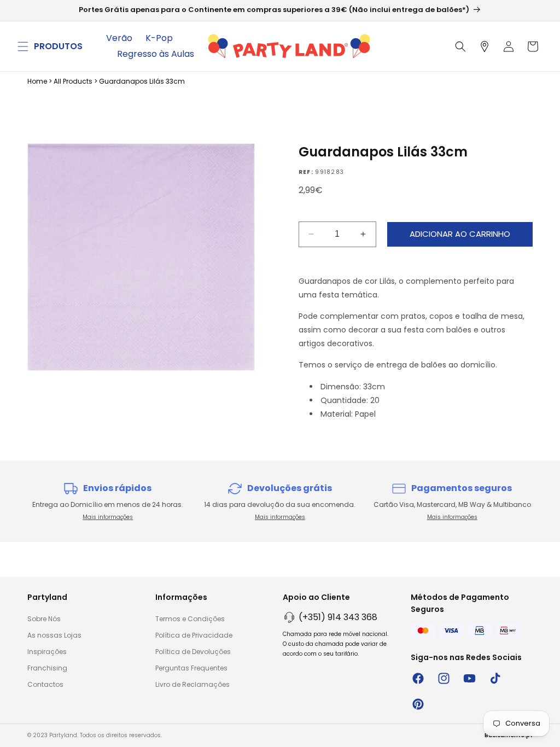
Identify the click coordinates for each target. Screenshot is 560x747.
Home (37, 81)
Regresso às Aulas (155, 54)
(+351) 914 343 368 (338, 617)
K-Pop (159, 38)
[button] (23, 46)
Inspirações (47, 651)
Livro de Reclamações (192, 684)
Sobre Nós (44, 618)
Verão (119, 38)
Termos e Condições (190, 618)
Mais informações (108, 517)
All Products (73, 81)
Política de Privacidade (193, 635)
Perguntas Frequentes (191, 668)
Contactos (45, 684)
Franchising (47, 668)
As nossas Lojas (54, 635)
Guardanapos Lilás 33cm (142, 81)
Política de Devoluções (193, 651)
